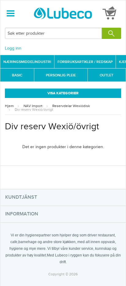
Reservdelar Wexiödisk (71, 106)
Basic (17, 75)
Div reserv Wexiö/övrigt (34, 109)
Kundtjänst (21, 197)
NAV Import (33, 106)
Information (21, 214)
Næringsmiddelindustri (27, 62)
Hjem (9, 106)
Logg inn (13, 48)
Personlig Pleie (61, 75)
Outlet (106, 75)
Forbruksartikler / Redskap (85, 62)
